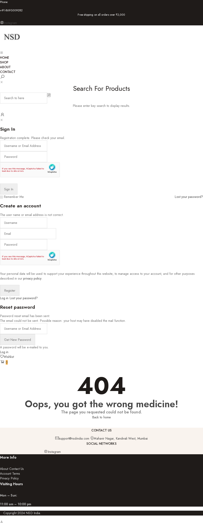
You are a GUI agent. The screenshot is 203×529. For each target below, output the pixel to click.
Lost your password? (189, 197)
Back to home (101, 417)
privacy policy (32, 278)
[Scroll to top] (1, 521)
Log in (4, 298)
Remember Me (14, 197)
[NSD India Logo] (12, 48)
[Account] (2, 115)
